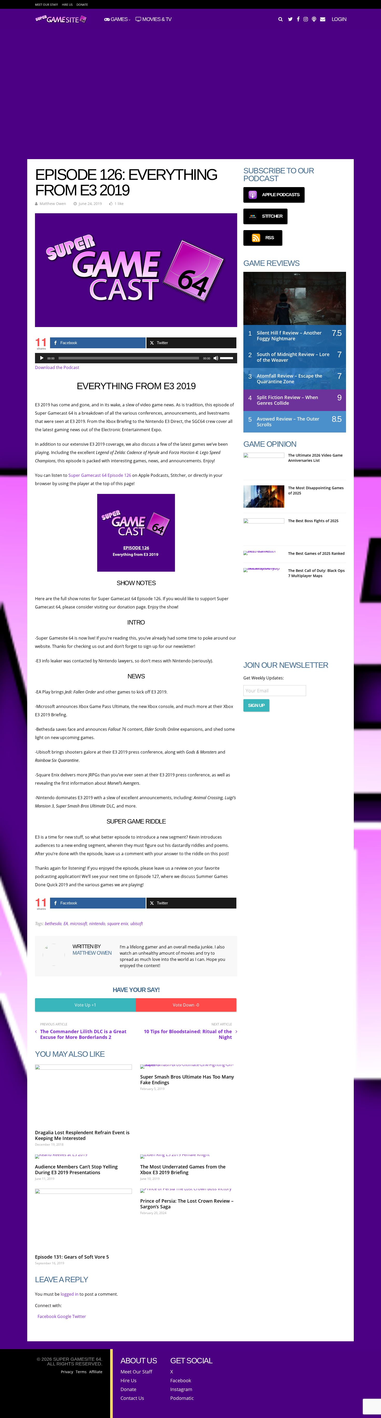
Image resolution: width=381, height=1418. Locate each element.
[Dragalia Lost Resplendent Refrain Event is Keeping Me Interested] (83, 1094)
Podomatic (182, 1398)
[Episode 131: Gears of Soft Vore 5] (83, 1219)
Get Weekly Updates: (263, 678)
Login (339, 19)
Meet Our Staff (46, 4)
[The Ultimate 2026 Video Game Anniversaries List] (263, 464)
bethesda (53, 923)
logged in (70, 1294)
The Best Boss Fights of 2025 (313, 520)
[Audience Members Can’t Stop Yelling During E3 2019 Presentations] (83, 1156)
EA (66, 923)
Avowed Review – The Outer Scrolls (288, 422)
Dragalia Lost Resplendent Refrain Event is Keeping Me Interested (82, 1135)
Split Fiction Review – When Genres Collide (287, 400)
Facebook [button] (47, 1316)
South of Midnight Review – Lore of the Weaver (293, 357)
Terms (81, 1372)
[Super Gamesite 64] (63, 22)
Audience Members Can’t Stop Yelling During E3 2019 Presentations (76, 1169)
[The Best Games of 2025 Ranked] (263, 553)
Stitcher (272, 216)
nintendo (97, 923)
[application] (136, 358)
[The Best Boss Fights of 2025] (263, 529)
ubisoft (136, 923)
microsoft (78, 923)
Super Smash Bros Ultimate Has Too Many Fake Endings (187, 1080)
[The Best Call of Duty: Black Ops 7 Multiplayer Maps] (263, 570)
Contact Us (132, 1398)
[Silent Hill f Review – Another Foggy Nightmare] (294, 303)
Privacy (67, 1372)
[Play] (41, 358)
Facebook (180, 1380)
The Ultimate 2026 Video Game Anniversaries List (315, 458)
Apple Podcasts (280, 194)
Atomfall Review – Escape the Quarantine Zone (289, 379)
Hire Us (67, 4)
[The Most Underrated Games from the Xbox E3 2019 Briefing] (188, 1156)
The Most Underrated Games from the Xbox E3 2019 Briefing (182, 1169)
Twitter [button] (79, 1316)
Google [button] (64, 1316)
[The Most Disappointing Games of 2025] (263, 496)
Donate (82, 4)
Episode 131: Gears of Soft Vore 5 (72, 1257)
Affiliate (95, 1372)
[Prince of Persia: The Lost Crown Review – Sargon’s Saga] (188, 1191)
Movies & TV (156, 19)
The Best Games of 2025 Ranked (316, 553)
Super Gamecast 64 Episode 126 (99, 475)
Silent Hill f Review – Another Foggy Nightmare (289, 336)
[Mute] (215, 358)
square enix (117, 923)
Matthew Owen (53, 203)
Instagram (181, 1389)
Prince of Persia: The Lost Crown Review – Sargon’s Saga (187, 1204)
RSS (269, 237)
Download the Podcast (57, 367)
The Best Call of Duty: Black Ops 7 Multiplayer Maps (316, 573)
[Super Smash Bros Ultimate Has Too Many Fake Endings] (188, 1067)
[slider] (227, 357)
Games (119, 19)
